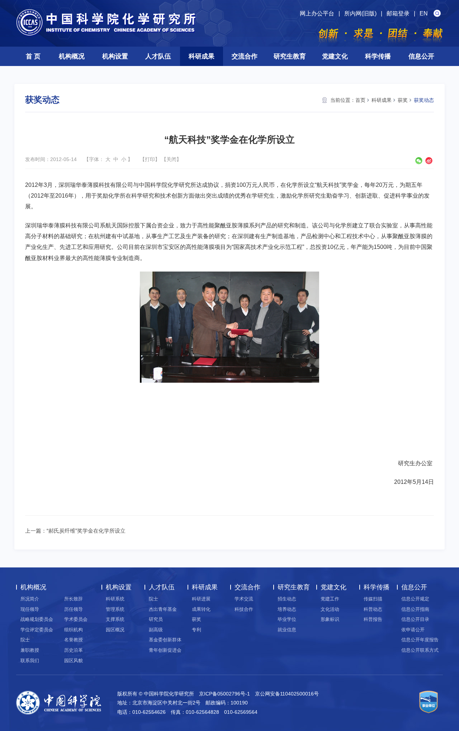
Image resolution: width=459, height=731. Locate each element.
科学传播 (378, 56)
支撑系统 (115, 619)
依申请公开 (413, 629)
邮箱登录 (398, 13)
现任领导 (29, 609)
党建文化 (335, 56)
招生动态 (287, 599)
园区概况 (115, 629)
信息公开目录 (415, 619)
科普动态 (373, 609)
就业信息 (287, 629)
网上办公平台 (317, 13)
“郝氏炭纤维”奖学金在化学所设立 (86, 531)
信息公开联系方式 (420, 650)
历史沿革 (73, 650)
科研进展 (201, 599)
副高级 (156, 629)
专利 (196, 629)
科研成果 (201, 56)
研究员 (156, 619)
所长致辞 (73, 599)
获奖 (403, 100)
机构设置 (115, 56)
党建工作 (330, 599)
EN (424, 13)
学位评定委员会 (36, 629)
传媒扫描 (373, 599)
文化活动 (330, 609)
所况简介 (29, 599)
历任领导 (73, 609)
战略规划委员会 (36, 619)
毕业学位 (287, 619)
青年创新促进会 (165, 650)
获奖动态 (424, 100)
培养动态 (287, 609)
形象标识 (330, 619)
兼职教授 (29, 650)
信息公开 (421, 56)
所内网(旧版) (360, 13)
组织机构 (73, 629)
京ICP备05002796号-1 (224, 694)
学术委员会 (75, 619)
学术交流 (244, 599)
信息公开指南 (415, 609)
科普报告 (373, 619)
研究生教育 (290, 56)
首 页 (33, 56)
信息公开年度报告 (420, 639)
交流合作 (244, 56)
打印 (150, 159)
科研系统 (115, 599)
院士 (25, 639)
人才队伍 (158, 56)
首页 (360, 100)
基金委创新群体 (165, 639)
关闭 (171, 159)
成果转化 (201, 609)
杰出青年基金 (163, 609)
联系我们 (29, 660)
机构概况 (72, 56)
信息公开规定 (415, 599)
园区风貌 (73, 660)
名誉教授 (73, 639)
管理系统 (115, 609)
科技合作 (244, 609)
